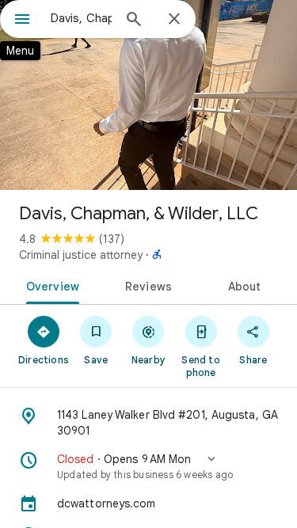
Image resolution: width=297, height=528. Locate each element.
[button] (148, 466)
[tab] (49, 285)
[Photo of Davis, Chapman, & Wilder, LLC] (148, 95)
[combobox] (81, 18)
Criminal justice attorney (81, 255)
